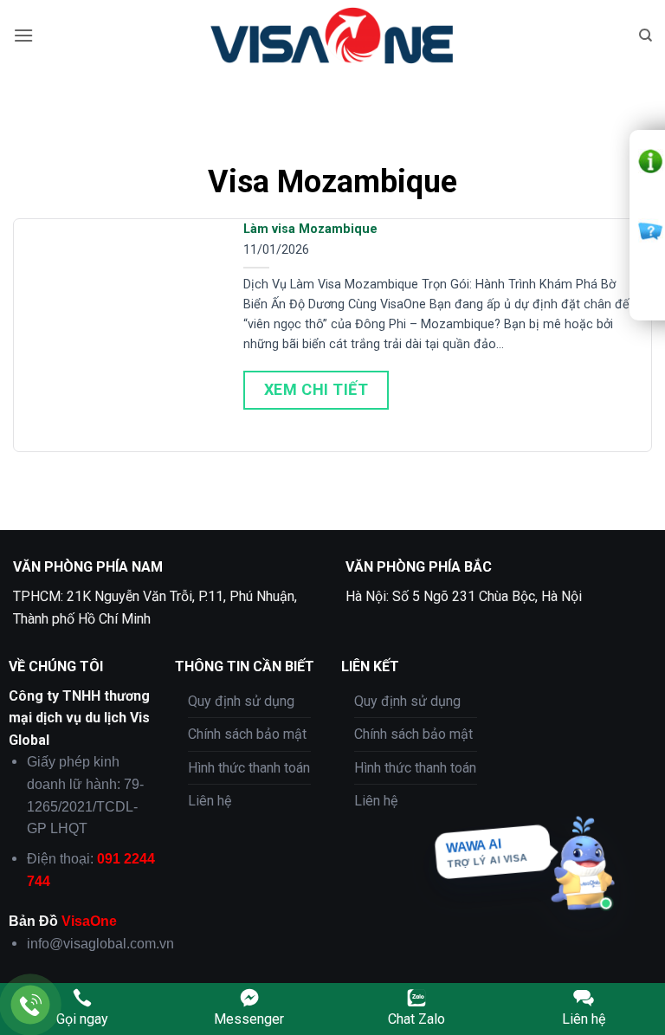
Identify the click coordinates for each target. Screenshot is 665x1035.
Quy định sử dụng (241, 701)
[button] (23, 35)
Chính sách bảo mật (247, 734)
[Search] (645, 35)
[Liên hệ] (30, 1005)
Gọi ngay (82, 1019)
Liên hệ (209, 800)
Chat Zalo (416, 1019)
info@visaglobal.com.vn (100, 943)
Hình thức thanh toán (249, 768)
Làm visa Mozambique (310, 229)
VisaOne (89, 921)
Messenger (249, 1019)
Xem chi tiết (316, 389)
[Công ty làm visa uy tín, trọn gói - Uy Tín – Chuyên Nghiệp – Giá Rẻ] (332, 35)
